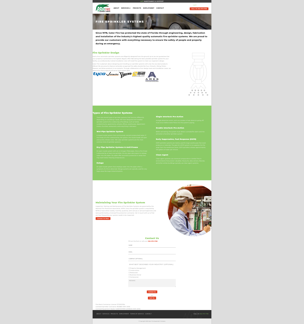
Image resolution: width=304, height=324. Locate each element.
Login (195, 5)
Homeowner (134, 277)
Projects (137, 8)
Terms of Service (137, 314)
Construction (134, 270)
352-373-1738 (204, 314)
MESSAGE (131, 279)
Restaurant (134, 272)
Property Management (138, 268)
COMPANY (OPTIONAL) (135, 257)
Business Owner (135, 275)
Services (125, 8)
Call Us (152, 298)
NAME (130, 243)
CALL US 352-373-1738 (199, 9)
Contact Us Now (103, 218)
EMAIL (130, 250)
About (116, 8)
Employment (148, 8)
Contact (160, 8)
